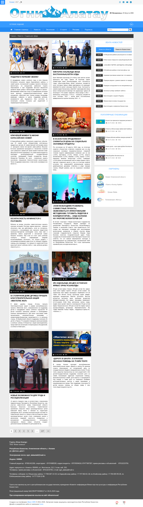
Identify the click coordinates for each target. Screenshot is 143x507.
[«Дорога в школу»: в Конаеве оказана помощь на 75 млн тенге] (71, 342)
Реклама (76, 30)
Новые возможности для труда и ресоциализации (28, 396)
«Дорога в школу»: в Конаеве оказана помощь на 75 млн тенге (70, 360)
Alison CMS (31, 502)
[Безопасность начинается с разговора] (29, 193)
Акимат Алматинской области (115, 177)
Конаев (11, 2)
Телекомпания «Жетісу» (113, 200)
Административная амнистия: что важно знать (119, 75)
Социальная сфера (31, 36)
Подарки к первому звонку (24, 77)
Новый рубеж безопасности (114, 155)
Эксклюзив (50, 30)
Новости (37, 30)
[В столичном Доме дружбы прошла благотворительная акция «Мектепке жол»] (29, 270)
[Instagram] (120, 2)
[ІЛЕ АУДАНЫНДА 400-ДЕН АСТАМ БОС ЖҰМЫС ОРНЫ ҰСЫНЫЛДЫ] (71, 264)
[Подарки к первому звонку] (29, 55)
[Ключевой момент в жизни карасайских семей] (29, 118)
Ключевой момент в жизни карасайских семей (25, 136)
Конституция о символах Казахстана (116, 106)
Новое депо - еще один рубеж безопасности (120, 146)
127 (42, 431)
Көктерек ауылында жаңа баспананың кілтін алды (66, 73)
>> (48, 431)
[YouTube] (127, 2)
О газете (63, 30)
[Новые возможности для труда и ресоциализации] (29, 360)
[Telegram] (131, 2)
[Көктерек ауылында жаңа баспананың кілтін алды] (71, 53)
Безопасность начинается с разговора (26, 220)
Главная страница (21, 30)
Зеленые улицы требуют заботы (114, 91)
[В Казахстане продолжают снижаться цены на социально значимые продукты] (71, 120)
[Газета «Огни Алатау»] (59, 12)
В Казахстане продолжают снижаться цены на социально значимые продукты (70, 141)
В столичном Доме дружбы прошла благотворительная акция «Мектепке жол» (29, 298)
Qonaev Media (112, 192)
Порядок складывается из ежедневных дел (118, 85)
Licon (41, 504)
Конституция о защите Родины (114, 96)
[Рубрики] (2, 2)
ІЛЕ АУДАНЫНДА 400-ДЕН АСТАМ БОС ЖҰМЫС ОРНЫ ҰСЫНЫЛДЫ (70, 284)
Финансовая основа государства (115, 101)
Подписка (88, 30)
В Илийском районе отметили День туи (117, 70)
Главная (13, 36)
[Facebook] (123, 2)
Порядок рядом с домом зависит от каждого (118, 80)
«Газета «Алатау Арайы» (113, 184)
